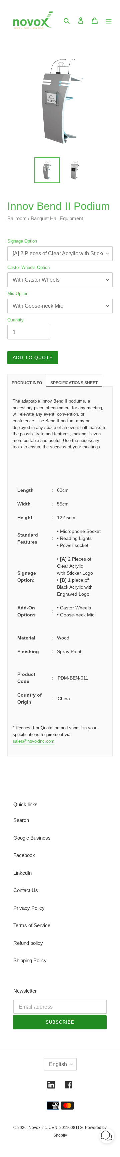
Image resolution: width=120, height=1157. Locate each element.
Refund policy (28, 943)
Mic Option (17, 293)
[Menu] (109, 20)
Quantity (15, 319)
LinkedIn (22, 873)
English (58, 1064)
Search (21, 820)
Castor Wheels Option (28, 267)
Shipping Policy (30, 960)
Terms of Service (31, 925)
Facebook (24, 855)
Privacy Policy (29, 908)
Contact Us (25, 890)
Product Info (27, 383)
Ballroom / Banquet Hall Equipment (45, 218)
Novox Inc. (38, 1127)
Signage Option (22, 241)
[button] (106, 1137)
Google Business (32, 838)
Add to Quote (33, 357)
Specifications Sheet (74, 383)
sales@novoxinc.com (33, 741)
